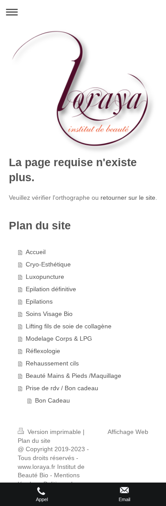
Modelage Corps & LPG (59, 338)
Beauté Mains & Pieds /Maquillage (73, 375)
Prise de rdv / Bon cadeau (62, 388)
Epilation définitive (51, 289)
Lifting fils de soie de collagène (69, 326)
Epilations (39, 301)
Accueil (36, 251)
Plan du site (34, 440)
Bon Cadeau (52, 400)
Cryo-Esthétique (48, 264)
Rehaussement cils (52, 363)
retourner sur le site (127, 197)
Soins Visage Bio (49, 313)
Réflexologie (43, 350)
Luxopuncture (45, 276)
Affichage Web (128, 431)
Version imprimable (54, 431)
